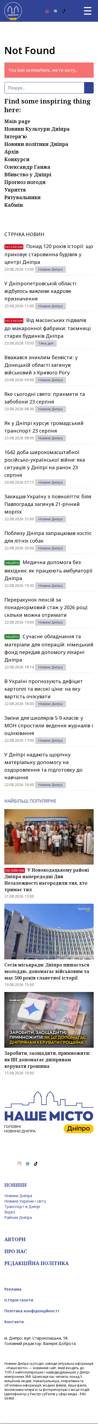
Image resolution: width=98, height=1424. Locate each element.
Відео (9, 1212)
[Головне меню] (88, 11)
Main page (17, 121)
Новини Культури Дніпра (37, 129)
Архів (11, 151)
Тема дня (45, 343)
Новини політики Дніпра (36, 144)
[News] (55, 11)
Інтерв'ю (15, 136)
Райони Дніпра (18, 1217)
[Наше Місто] (13, 11)
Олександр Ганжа (27, 167)
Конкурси (16, 159)
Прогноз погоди (24, 182)
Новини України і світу (25, 1201)
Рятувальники (22, 197)
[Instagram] (47, 11)
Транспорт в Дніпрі (22, 1206)
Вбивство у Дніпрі (27, 174)
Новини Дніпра (50, 269)
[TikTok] (64, 11)
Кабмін (13, 205)
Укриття (15, 189)
